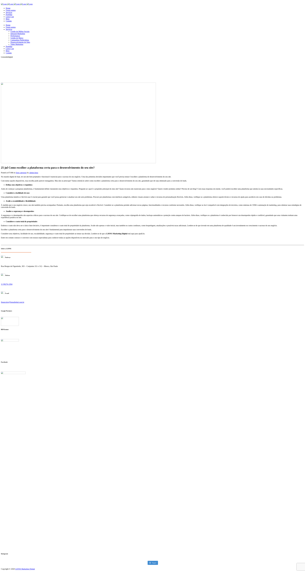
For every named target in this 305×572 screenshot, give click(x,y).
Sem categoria (21, 173)
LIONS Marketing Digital (25, 569)
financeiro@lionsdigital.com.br (12, 302)
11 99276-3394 (6, 284)
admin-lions (33, 173)
